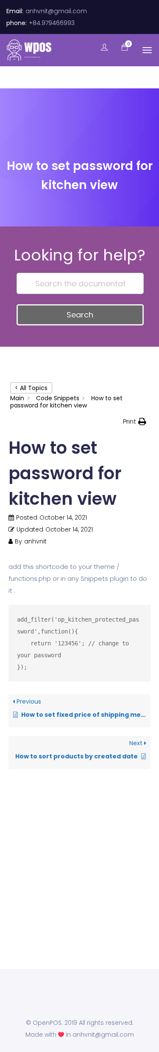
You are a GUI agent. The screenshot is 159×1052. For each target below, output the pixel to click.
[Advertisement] (79, 886)
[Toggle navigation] (147, 50)
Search (80, 314)
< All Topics (31, 388)
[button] (120, 48)
